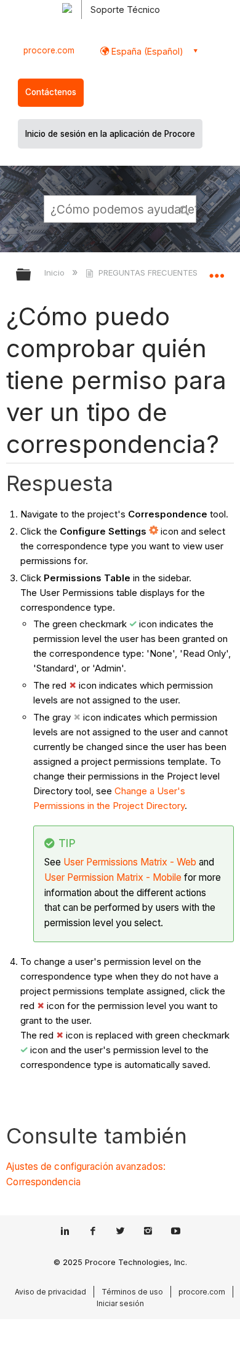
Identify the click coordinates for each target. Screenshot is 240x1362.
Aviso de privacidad (50, 1291)
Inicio (55, 272)
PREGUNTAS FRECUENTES (147, 272)
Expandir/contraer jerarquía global (31, 275)
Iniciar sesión (120, 1303)
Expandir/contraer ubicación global (216, 270)
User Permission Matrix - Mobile (113, 877)
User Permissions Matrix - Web (129, 862)
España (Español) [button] (146, 51)
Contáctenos (50, 92)
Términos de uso (132, 1291)
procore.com (48, 50)
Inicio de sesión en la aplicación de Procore (110, 134)
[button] (184, 208)
